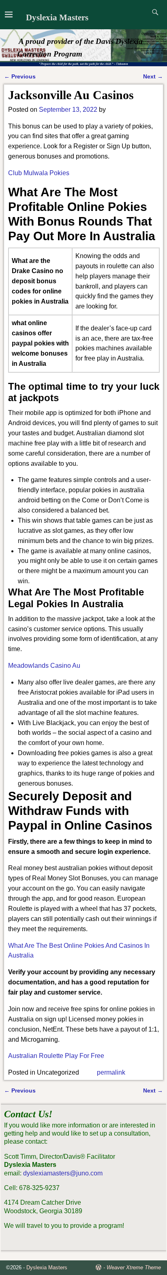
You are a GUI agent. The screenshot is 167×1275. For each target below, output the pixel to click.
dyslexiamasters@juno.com (63, 1173)
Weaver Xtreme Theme (134, 1267)
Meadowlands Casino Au (44, 665)
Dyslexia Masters (57, 17)
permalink (111, 1072)
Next (153, 76)
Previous (20, 76)
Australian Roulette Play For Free (56, 1055)
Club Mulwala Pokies (38, 172)
